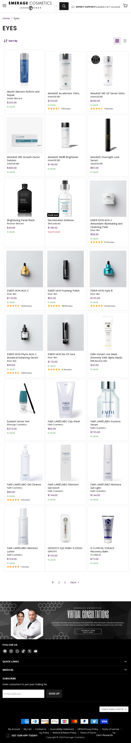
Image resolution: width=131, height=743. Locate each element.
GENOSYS (52, 551)
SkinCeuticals (54, 223)
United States (112, 709)
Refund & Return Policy (64, 732)
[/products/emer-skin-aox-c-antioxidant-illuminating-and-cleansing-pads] (108, 198)
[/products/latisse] (24, 399)
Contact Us (40, 729)
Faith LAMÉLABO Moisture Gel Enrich (63, 486)
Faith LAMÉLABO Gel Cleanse (24, 484)
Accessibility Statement (62, 729)
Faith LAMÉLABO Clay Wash (64, 421)
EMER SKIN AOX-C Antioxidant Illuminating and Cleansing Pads (106, 223)
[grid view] (117, 41)
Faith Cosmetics (55, 424)
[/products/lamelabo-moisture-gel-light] (108, 463)
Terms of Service (89, 732)
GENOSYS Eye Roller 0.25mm (65, 548)
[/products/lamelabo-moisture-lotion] (24, 526)
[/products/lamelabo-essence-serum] (108, 399)
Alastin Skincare (14, 98)
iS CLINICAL (95, 554)
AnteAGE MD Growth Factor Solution (23, 158)
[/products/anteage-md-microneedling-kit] (24, 135)
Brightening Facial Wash (21, 220)
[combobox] (56, 6)
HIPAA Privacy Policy (88, 729)
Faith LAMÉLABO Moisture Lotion (22, 549)
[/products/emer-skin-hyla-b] (108, 269)
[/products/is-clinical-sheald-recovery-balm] (108, 526)
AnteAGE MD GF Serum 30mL (107, 93)
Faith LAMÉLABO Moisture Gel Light (105, 486)
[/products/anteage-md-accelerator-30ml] (65, 72)
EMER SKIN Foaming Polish (63, 290)
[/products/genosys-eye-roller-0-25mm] (65, 526)
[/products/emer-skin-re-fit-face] (65, 332)
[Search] (64, 6)
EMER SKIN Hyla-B (101, 290)
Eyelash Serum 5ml (18, 421)
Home (6, 18)
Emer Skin (95, 230)
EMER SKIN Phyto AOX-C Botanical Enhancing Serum (22, 355)
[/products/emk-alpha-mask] (108, 332)
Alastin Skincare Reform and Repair (23, 93)
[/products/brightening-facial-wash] (24, 198)
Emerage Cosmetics (17, 424)
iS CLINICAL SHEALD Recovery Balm (102, 549)
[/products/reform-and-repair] (24, 70)
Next (73, 582)
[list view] (124, 41)
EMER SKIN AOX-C (18, 290)
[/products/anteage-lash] (108, 135)
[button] (21, 735)
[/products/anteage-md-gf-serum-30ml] (108, 72)
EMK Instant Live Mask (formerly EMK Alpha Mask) (106, 355)
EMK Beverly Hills (98, 361)
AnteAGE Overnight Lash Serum (104, 158)
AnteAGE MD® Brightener (63, 157)
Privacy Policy (42, 732)
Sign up (54, 694)
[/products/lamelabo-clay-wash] (65, 399)
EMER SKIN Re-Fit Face (61, 354)
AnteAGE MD (54, 96)
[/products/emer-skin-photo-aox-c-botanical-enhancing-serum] (24, 332)
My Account (14, 729)
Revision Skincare (15, 223)
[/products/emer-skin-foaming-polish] (65, 269)
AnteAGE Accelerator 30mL (64, 93)
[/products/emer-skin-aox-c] (24, 269)
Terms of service (110, 729)
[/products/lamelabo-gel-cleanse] (24, 463)
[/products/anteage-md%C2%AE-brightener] (65, 135)
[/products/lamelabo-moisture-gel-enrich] (65, 463)
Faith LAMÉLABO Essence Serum (105, 423)
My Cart (28, 729)
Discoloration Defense (61, 220)
